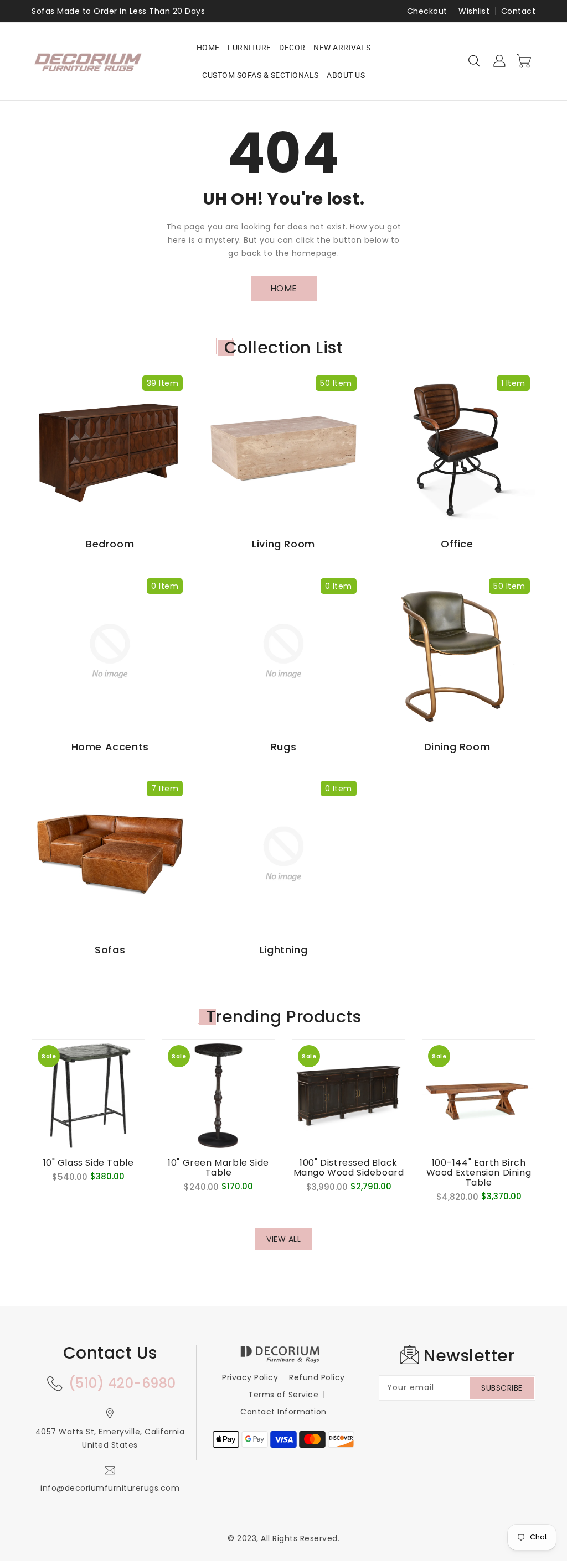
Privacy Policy (250, 1377)
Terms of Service (283, 1394)
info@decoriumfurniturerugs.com (109, 1488)
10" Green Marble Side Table (218, 1168)
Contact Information (283, 1411)
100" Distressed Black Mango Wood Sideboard (348, 1168)
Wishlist (473, 11)
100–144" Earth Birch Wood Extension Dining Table (479, 1173)
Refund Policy (317, 1377)
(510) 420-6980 (122, 1383)
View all (283, 1239)
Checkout (427, 11)
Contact (518, 11)
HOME (283, 288)
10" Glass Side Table (88, 1163)
